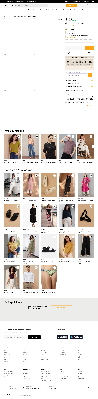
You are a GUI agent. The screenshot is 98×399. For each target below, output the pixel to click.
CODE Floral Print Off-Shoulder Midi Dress (48, 232)
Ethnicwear (6, 350)
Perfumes (62, 356)
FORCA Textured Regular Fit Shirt (30, 292)
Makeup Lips (62, 352)
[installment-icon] (66, 23)
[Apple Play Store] (62, 337)
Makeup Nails (63, 354)
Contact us (80, 371)
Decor (24, 371)
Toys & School (44, 378)
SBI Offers (62, 380)
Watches (11, 14)
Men (7, 14)
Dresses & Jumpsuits (9, 354)
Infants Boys (44, 354)
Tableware (25, 376)
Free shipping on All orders (71, 25)
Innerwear (25, 357)
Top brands (6, 376)
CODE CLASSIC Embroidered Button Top (66, 232)
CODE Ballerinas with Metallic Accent (84, 232)
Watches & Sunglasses (9, 365)
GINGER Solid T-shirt (9, 292)
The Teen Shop (44, 359)
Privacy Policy (29, 395)
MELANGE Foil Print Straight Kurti (48, 162)
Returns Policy (81, 376)
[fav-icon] (81, 5)
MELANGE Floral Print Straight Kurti (85, 162)
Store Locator (63, 375)
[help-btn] (90, 23)
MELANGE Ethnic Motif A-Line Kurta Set (66, 201)
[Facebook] (85, 387)
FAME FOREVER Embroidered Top (67, 261)
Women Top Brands (82, 350)
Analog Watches (18, 14)
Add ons (43, 357)
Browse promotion (71, 37)
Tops (5, 349)
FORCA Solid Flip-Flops (9, 231)
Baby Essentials (44, 376)
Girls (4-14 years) (45, 375)
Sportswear (7, 361)
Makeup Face (63, 350)
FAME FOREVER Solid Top (10, 261)
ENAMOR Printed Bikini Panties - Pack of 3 (48, 293)
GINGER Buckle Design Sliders (48, 200)
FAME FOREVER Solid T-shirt (10, 162)
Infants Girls (44, 352)
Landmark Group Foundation (66, 376)
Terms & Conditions (20, 395)
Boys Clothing (44, 350)
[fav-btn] (18, 136)
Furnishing (25, 373)
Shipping (80, 373)
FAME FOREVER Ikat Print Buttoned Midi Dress (31, 262)
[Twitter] (88, 387)
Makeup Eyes (63, 349)
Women (79, 349)
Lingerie (6, 357)
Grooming (25, 359)
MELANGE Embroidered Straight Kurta (30, 201)
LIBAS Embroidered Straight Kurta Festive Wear (85, 201)
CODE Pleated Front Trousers (11, 200)
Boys (79, 356)
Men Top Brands (81, 354)
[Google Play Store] (76, 337)
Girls (79, 357)
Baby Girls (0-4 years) (46, 373)
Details (90, 67)
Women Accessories (9, 371)
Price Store (80, 359)
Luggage (6, 375)
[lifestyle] (9, 5)
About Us (62, 371)
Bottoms (6, 352)
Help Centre (81, 378)
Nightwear (6, 359)
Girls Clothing (44, 349)
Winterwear (7, 356)
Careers (61, 373)
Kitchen (24, 375)
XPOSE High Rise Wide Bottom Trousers (84, 262)
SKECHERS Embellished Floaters (48, 261)
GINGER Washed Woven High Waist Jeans (30, 163)
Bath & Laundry (26, 378)
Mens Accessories (8, 373)
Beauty (6, 363)
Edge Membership (64, 378)
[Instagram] (92, 387)
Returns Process (82, 375)
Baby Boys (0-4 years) (46, 380)
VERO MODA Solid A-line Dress (30, 231)
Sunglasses (25, 363)
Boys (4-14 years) (45, 371)
